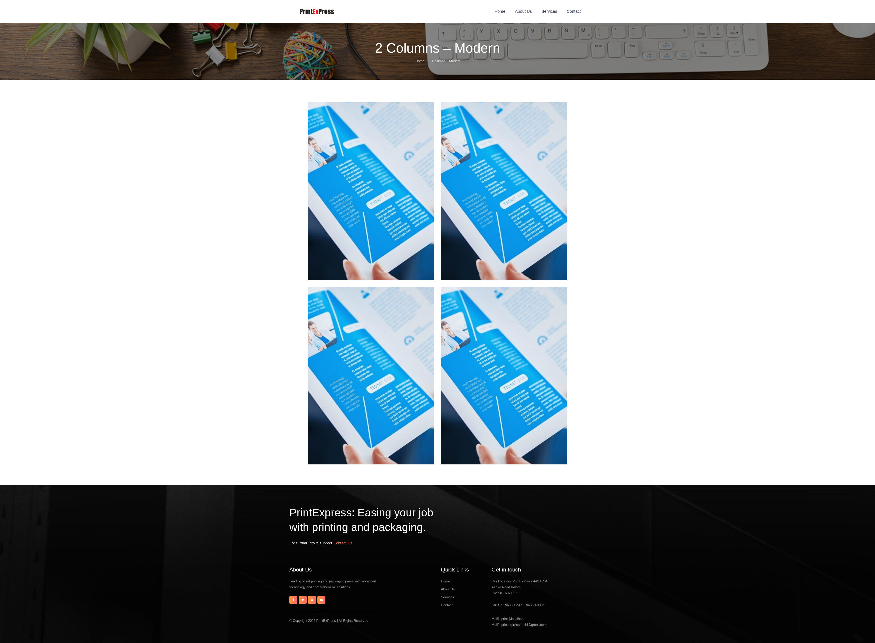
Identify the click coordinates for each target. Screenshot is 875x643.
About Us (523, 11)
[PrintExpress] (317, 11)
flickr (312, 600)
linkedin (321, 600)
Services (549, 11)
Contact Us (342, 543)
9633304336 (535, 605)
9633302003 (514, 605)
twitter (303, 600)
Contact (574, 11)
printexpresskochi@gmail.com (524, 625)
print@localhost (512, 619)
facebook (293, 600)
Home (499, 11)
